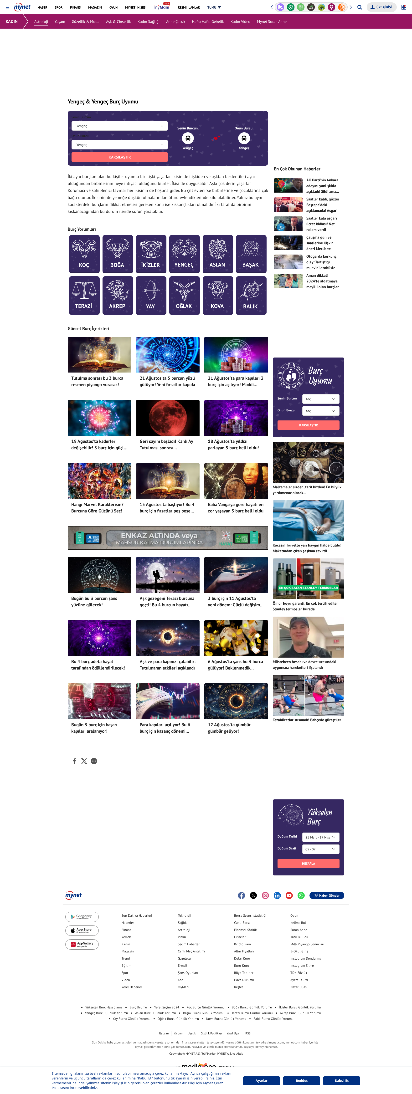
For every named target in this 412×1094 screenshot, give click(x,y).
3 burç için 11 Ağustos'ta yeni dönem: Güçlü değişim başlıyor (234, 601)
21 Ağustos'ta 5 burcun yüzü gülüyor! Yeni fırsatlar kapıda (167, 381)
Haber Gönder (329, 895)
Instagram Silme (302, 965)
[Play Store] (82, 917)
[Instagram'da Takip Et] (265, 895)
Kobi (181, 980)
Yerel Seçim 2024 (166, 1007)
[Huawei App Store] (82, 944)
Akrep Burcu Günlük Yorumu (300, 1013)
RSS (248, 1033)
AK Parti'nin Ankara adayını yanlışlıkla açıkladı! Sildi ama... (322, 186)
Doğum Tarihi (287, 836)
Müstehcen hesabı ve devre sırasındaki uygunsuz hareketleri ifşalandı (304, 664)
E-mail (182, 965)
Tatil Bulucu (299, 937)
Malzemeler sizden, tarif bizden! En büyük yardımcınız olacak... (307, 490)
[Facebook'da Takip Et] (241, 895)
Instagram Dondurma (305, 958)
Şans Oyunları (188, 973)
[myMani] (162, 7)
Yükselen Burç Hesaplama (103, 1007)
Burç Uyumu (138, 1007)
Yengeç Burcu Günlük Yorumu (106, 1013)
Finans (126, 930)
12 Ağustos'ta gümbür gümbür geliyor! (229, 728)
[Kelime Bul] (291, 7)
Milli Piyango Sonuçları (307, 944)
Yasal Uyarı (233, 1033)
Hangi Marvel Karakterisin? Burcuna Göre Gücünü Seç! (97, 507)
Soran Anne (298, 930)
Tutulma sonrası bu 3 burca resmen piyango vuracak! (97, 381)
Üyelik (192, 1033)
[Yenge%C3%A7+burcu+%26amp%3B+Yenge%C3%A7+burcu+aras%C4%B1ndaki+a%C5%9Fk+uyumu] (74, 761)
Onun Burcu (80, 136)
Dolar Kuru (242, 958)
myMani (183, 987)
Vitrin (182, 937)
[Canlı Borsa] (301, 7)
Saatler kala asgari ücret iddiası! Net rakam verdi (321, 224)
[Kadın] (321, 7)
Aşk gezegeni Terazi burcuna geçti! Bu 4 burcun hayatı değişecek (167, 601)
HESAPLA (308, 863)
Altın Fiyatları (244, 951)
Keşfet (238, 987)
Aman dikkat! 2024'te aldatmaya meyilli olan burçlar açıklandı (322, 284)
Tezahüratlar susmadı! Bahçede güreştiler (307, 719)
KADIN (12, 21)
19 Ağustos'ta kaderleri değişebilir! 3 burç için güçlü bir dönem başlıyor (98, 444)
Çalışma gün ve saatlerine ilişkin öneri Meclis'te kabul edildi (320, 246)
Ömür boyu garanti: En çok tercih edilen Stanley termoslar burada (306, 606)
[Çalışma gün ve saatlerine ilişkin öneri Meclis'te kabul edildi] (288, 242)
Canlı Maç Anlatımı (191, 951)
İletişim (164, 1033)
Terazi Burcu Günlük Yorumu (252, 1013)
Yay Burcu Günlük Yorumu (131, 1019)
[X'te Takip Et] (253, 895)
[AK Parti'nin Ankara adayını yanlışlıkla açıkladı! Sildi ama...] (288, 185)
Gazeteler (184, 958)
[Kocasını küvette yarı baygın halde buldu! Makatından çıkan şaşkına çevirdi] (308, 520)
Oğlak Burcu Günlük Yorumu (178, 1019)
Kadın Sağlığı (149, 21)
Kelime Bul (298, 922)
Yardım (178, 1033)
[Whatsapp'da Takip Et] (301, 895)
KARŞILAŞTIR (120, 157)
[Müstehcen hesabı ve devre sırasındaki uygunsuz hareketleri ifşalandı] (308, 637)
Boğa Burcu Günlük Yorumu (252, 1007)
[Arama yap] (359, 7)
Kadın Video (240, 21)
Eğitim (126, 965)
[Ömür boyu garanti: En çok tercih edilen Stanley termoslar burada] (308, 578)
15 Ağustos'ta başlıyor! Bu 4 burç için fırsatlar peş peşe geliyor (167, 507)
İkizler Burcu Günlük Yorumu (300, 1007)
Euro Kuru (241, 965)
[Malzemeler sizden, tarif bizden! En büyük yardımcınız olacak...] (308, 462)
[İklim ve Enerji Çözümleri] (311, 7)
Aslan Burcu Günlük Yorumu (155, 1013)
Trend (126, 958)
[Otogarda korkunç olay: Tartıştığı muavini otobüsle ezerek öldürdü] (288, 262)
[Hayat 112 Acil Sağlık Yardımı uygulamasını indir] (168, 538)
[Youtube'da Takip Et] (289, 895)
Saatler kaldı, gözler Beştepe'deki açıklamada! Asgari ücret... (322, 208)
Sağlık (182, 922)
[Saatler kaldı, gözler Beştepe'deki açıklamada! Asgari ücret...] (288, 204)
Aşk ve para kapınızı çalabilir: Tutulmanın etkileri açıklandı (168, 665)
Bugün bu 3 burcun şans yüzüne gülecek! (94, 601)
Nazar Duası (299, 987)
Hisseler (240, 937)
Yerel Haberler (132, 987)
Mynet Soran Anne (272, 21)
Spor (125, 973)
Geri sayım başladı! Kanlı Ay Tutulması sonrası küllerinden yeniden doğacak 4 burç (167, 444)
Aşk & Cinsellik (118, 21)
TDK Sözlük (298, 973)
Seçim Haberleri (189, 944)
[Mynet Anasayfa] (22, 5)
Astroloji (41, 21)
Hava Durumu (244, 980)
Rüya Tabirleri (244, 973)
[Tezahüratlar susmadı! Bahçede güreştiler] (308, 695)
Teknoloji (184, 915)
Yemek (126, 937)
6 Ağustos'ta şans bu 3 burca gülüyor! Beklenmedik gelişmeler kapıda (235, 665)
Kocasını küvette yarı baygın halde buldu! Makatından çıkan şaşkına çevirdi (307, 548)
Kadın (126, 944)
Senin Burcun (81, 117)
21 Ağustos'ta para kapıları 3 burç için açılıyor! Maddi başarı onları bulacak (235, 381)
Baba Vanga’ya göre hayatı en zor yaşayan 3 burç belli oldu (235, 507)
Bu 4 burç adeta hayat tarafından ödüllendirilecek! (98, 665)
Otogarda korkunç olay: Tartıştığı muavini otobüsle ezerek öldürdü (321, 265)
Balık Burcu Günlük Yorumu (273, 1019)
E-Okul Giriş (299, 951)
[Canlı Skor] (280, 7)
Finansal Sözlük (245, 930)
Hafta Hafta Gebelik (208, 21)
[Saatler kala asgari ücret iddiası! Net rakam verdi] (288, 223)
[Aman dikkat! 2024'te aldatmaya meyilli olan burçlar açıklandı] (288, 281)
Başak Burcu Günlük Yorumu (203, 1013)
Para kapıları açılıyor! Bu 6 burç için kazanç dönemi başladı (165, 728)
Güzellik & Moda (85, 21)
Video (126, 980)
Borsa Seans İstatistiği (250, 915)
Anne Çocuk (175, 21)
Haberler (128, 922)
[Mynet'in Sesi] (342, 7)
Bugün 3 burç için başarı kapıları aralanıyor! (94, 728)
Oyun (294, 915)
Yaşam (60, 21)
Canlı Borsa (242, 922)
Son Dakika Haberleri (137, 915)
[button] (7, 7)
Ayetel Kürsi (299, 980)
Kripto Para (242, 944)
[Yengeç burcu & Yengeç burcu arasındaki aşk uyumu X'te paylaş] (84, 761)
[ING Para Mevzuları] (331, 7)
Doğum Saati (287, 848)
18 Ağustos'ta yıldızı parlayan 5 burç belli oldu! (233, 444)
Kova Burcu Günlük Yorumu (226, 1019)
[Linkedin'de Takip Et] (277, 895)
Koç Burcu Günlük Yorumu (205, 1007)
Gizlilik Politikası (211, 1033)
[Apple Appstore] (82, 930)
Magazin (128, 951)
